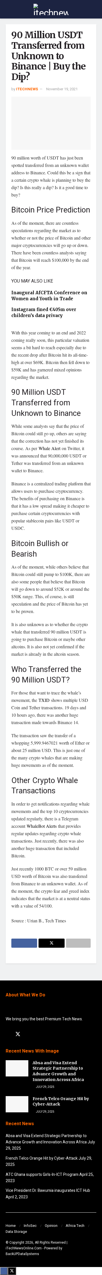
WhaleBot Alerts (42, 826)
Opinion (51, 1225)
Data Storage (16, 1231)
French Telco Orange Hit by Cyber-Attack (42, 1158)
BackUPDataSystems (22, 1253)
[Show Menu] (8, 9)
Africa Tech (75, 1225)
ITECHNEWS (27, 89)
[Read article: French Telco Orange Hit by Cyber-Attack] (17, 1104)
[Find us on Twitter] (17, 1034)
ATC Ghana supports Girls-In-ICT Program (42, 1175)
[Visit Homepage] (51, 9)
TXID (45, 700)
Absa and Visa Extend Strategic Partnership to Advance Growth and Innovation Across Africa (58, 1071)
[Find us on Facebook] (8, 1034)
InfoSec (30, 1225)
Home (11, 1225)
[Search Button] (94, 9)
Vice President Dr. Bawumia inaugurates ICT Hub (48, 1191)
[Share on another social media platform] (78, 943)
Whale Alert (49, 448)
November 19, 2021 (62, 89)
